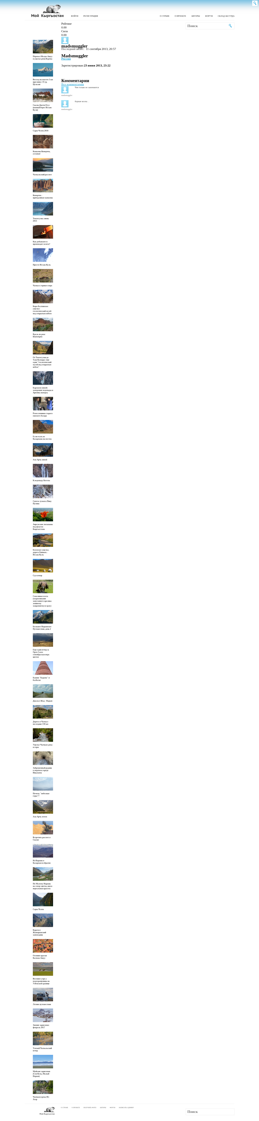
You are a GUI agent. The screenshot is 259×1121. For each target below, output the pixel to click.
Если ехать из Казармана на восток (42, 437)
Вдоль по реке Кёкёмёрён (39, 335)
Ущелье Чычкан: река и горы (42, 746)
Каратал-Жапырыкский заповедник (39, 932)
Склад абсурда (226, 16)
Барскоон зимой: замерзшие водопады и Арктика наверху (43, 390)
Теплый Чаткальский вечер (42, 1049)
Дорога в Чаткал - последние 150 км (41, 722)
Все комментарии (72, 84)
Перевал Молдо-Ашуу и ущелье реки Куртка (42, 57)
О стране (165, 16)
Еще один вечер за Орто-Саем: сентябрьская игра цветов (41, 653)
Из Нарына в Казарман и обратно (42, 861)
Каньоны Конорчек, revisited (41, 152)
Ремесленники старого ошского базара (43, 414)
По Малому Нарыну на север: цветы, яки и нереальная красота (42, 886)
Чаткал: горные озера (42, 285)
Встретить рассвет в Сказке (42, 838)
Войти (74, 16)
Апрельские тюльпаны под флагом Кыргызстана (43, 526)
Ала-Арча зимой (40, 459)
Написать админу (126, 1107)
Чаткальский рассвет (42, 174)
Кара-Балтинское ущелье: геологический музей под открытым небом (42, 310)
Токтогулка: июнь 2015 (41, 219)
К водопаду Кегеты (41, 480)
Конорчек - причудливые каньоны (43, 196)
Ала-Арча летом (40, 816)
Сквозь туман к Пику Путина (42, 502)
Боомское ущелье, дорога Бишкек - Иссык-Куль (41, 552)
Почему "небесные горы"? (41, 794)
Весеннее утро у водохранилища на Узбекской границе (41, 981)
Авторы (195, 16)
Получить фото (89, 1107)
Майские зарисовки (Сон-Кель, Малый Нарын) (41, 1073)
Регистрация (90, 16)
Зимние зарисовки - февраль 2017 (41, 1026)
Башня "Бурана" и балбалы (41, 679)
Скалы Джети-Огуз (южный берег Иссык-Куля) (42, 107)
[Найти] (228, 25)
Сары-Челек (38, 909)
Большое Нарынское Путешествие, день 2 (42, 627)
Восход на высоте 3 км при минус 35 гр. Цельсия (43, 81)
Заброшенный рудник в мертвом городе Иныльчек (42, 770)
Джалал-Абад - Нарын (42, 701)
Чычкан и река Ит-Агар (41, 1098)
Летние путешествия (42, 1004)
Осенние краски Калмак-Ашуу (40, 956)
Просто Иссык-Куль (42, 265)
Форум (209, 16)
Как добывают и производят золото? (41, 242)
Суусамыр (37, 575)
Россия (66, 58)
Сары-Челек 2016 (40, 130)
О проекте (180, 16)
